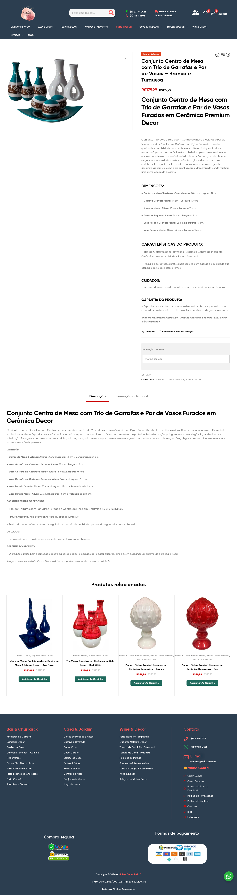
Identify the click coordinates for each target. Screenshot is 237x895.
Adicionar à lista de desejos (178, 331)
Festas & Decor (126, 655)
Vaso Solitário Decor (146, 659)
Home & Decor (193, 379)
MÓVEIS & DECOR (175, 26)
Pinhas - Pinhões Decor (161, 655)
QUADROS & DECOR (149, 26)
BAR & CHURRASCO (20, 26)
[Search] (111, 13)
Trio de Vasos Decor (98, 655)
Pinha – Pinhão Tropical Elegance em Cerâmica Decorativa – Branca (146, 667)
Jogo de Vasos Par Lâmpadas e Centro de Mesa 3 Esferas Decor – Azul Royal (34, 663)
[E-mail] (186, 757)
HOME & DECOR (124, 26)
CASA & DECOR (45, 26)
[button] (124, 60)
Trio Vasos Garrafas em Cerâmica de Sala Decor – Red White (90, 663)
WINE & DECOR (199, 26)
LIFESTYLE (15, 35)
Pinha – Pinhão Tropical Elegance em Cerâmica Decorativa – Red (202, 667)
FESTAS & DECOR (69, 26)
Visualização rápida (43, 625)
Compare (150, 331)
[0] (205, 13)
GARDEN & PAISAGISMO (96, 26)
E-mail (196, 756)
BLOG (30, 35)
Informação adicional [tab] (130, 396)
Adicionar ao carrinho (34, 679)
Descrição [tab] (97, 396)
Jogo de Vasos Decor (42, 655)
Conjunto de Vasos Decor (169, 379)
